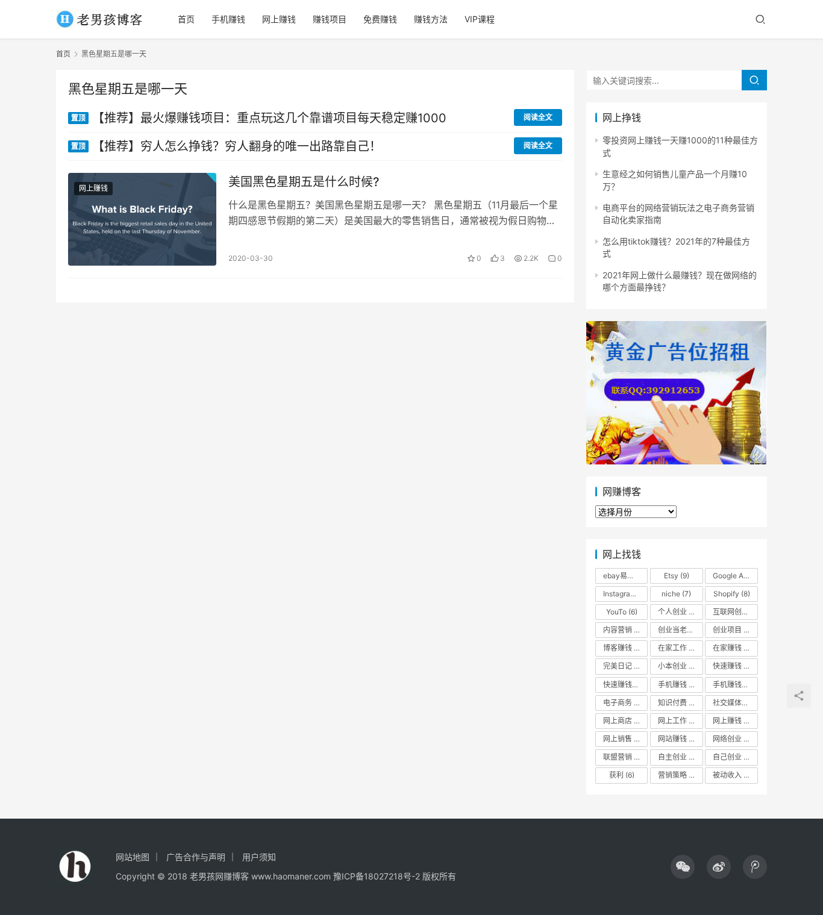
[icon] (683, 867)
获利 (621, 774)
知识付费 (678, 702)
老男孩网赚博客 (219, 876)
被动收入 (734, 774)
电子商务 (625, 702)
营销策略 (680, 774)
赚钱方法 (431, 19)
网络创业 (733, 738)
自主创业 (680, 756)
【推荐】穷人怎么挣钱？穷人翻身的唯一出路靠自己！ (226, 146)
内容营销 (623, 629)
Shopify (731, 593)
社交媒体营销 (735, 702)
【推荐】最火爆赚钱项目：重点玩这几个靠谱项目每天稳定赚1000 (258, 118)
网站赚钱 (679, 738)
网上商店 (625, 720)
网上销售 (623, 738)
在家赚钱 (735, 647)
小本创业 (678, 665)
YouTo (621, 611)
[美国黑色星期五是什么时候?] (142, 219)
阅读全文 (538, 117)
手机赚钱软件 (735, 684)
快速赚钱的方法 (625, 684)
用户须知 (259, 857)
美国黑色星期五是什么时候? (304, 182)
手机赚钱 (228, 19)
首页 (186, 19)
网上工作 (678, 720)
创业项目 (735, 629)
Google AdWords (735, 575)
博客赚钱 (625, 647)
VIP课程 (480, 19)
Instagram (625, 593)
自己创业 (733, 756)
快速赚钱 (734, 665)
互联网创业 (735, 611)
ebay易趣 (624, 575)
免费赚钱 (380, 19)
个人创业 (678, 611)
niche (676, 593)
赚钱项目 (329, 19)
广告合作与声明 (195, 857)
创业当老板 (680, 629)
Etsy (676, 575)
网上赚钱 (279, 19)
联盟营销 (624, 756)
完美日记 (623, 665)
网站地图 (132, 857)
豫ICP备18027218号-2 (375, 876)
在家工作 (679, 647)
